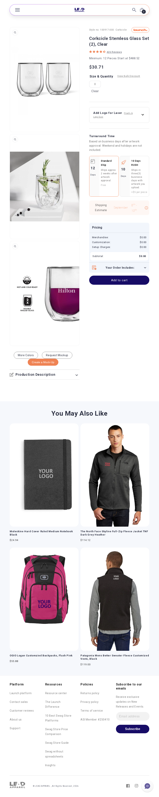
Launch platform (21, 693)
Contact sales (19, 701)
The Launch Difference (53, 704)
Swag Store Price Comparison (56, 732)
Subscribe (132, 729)
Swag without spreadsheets (54, 754)
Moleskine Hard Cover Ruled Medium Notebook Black (41, 533)
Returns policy (89, 693)
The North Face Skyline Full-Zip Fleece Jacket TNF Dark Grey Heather (114, 533)
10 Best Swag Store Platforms (58, 718)
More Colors (26, 355)
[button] (17, 9)
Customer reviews (22, 710)
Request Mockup (57, 355)
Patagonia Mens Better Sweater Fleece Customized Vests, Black (114, 657)
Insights (50, 765)
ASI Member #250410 (95, 719)
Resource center (56, 693)
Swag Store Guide (57, 742)
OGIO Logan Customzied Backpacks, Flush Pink (41, 655)
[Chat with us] (147, 786)
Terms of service (91, 710)
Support (15, 728)
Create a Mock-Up (43, 362)
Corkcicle (121, 29)
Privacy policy (89, 701)
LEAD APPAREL (43, 786)
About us (16, 719)
